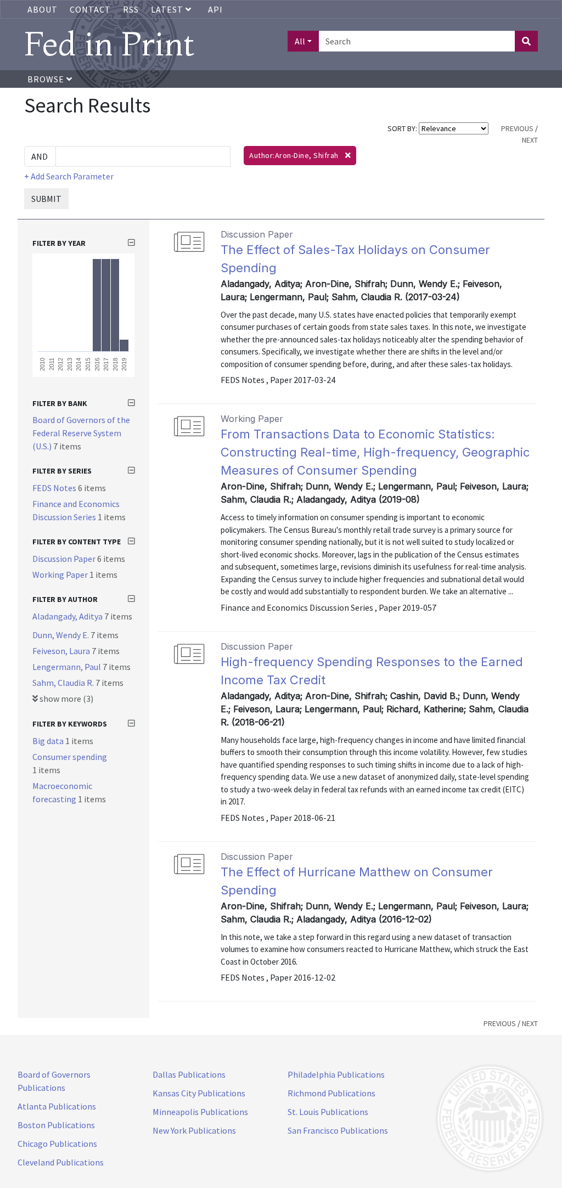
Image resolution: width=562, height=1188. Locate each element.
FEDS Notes (55, 487)
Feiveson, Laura (62, 650)
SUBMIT (46, 198)
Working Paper (60, 574)
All (300, 41)
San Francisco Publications (338, 1130)
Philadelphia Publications (336, 1074)
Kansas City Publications (199, 1093)
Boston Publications (56, 1124)
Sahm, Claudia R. (63, 682)
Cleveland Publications (61, 1162)
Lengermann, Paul (67, 666)
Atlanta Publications (57, 1106)
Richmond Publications (331, 1093)
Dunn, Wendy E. (61, 634)
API (215, 9)
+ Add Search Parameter (69, 176)
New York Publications (194, 1130)
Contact (90, 9)
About (42, 9)
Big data (48, 740)
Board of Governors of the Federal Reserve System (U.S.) (81, 433)
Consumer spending (69, 756)
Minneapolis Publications (200, 1111)
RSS (131, 9)
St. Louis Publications (328, 1111)
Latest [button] (168, 9)
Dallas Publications (189, 1074)
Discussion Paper (64, 558)
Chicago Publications (57, 1143)
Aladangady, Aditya (68, 616)
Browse (46, 79)
